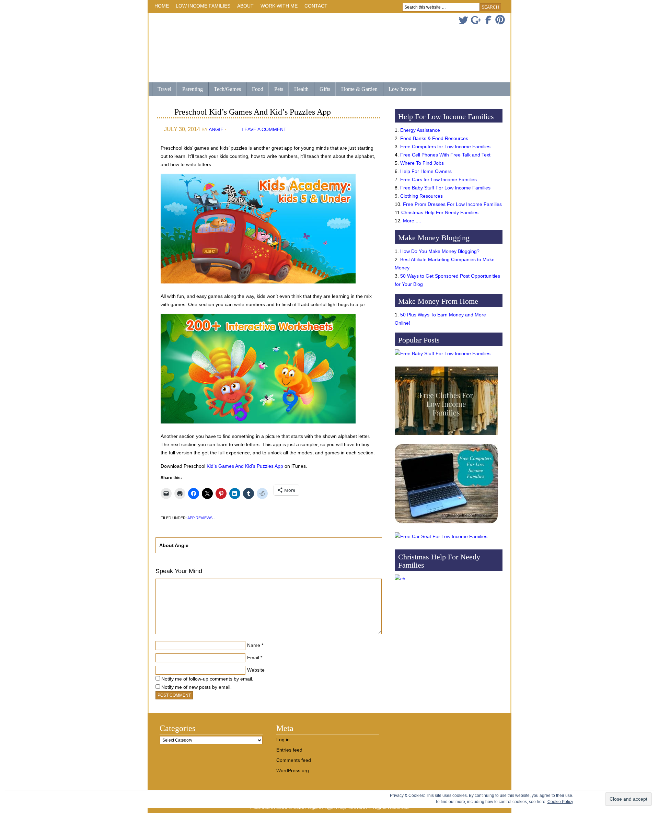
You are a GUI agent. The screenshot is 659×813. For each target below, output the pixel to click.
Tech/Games (224, 89)
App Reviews (199, 518)
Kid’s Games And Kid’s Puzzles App (245, 466)
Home (161, 6)
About (244, 7)
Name (253, 645)
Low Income (399, 89)
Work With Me (279, 6)
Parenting (192, 89)
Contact (315, 6)
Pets (278, 89)
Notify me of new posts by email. (196, 687)
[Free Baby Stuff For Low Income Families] (442, 353)
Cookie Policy (560, 801)
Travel (161, 89)
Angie (216, 129)
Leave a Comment (264, 129)
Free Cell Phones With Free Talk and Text (445, 155)
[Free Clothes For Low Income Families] (446, 437)
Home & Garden (357, 89)
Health (299, 89)
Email (253, 657)
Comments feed (293, 760)
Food (257, 89)
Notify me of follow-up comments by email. (207, 679)
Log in (283, 739)
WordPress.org (292, 770)
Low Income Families (201, 7)
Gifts (322, 89)
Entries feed (289, 750)
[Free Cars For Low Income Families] (441, 536)
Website (256, 670)
